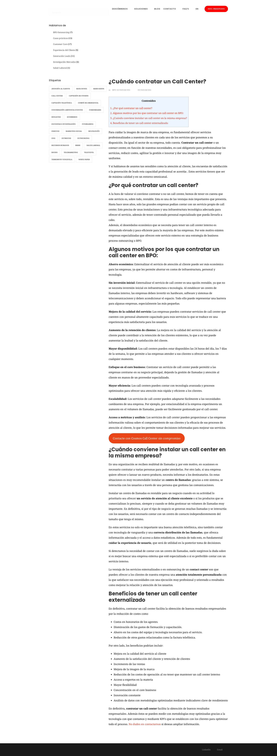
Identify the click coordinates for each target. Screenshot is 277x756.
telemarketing (71, 152)
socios (54, 152)
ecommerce (72, 117)
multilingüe (94, 131)
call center (57, 96)
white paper (84, 159)
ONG (53, 138)
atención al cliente (61, 89)
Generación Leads (61, 56)
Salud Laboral (60, 67)
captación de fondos (78, 96)
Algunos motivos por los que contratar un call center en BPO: (147, 113)
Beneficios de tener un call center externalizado (139, 123)
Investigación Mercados (64, 62)
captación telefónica (62, 103)
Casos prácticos (60, 38)
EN (197, 8)
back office (81, 89)
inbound (55, 131)
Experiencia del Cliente (64, 50)
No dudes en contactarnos (145, 724)
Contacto (169, 8)
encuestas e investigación (64, 124)
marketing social (74, 131)
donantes (56, 117)
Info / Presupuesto (216, 9)
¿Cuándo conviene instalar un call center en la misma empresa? (148, 118)
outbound (66, 138)
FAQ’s (186, 8)
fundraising (87, 124)
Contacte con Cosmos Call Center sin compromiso (146, 438)
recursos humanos (60, 145)
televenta (89, 152)
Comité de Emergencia (88, 103)
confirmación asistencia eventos (67, 110)
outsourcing (144, 90)
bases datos (98, 89)
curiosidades (95, 110)
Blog (157, 8)
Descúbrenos (120, 8)
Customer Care (60, 44)
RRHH (77, 145)
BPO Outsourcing (121, 90)
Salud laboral (93, 145)
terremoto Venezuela (62, 159)
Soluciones (141, 8)
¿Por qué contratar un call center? (131, 108)
